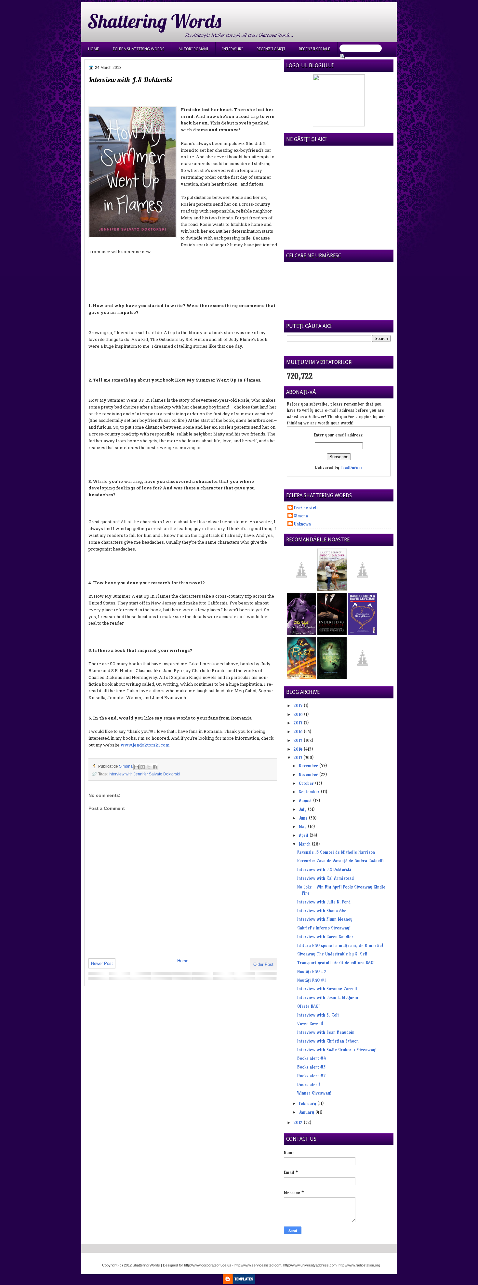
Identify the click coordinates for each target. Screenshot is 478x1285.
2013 (298, 757)
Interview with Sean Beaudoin (325, 1032)
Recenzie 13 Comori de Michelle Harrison (336, 852)
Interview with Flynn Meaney (324, 919)
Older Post (263, 964)
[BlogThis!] (142, 767)
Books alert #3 (311, 1067)
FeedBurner (351, 467)
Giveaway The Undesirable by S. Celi (332, 953)
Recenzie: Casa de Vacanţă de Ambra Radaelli (340, 860)
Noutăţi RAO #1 (311, 980)
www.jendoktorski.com (145, 745)
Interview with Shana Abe (321, 910)
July (303, 809)
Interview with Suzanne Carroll (327, 988)
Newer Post (102, 963)
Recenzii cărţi (271, 49)
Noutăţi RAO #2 (311, 971)
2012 (299, 1122)
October (307, 783)
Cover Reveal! (310, 1023)
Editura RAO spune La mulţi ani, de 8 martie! (340, 945)
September (310, 791)
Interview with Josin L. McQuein (327, 997)
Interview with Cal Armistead (325, 878)
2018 (299, 714)
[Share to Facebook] (155, 767)
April (304, 835)
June (304, 818)
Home (93, 49)
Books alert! (308, 1084)
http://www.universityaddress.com (310, 1265)
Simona (126, 766)
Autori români (193, 49)
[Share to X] (149, 767)
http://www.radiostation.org (359, 1265)
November (309, 774)
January (307, 1112)
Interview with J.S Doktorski (324, 869)
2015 (299, 740)
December (309, 765)
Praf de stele (306, 507)
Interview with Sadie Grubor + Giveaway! (337, 1049)
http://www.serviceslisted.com (257, 1265)
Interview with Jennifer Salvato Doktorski (144, 774)
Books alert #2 (311, 1075)
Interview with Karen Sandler (325, 936)
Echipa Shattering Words (139, 49)
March (305, 844)
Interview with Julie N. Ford (324, 901)
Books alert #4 (311, 1058)
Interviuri (232, 49)
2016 (299, 731)
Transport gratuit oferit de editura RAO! (336, 962)
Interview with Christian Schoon (328, 1041)
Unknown (302, 523)
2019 (299, 705)
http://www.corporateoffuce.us (207, 1265)
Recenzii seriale (314, 49)
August (306, 800)
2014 (299, 749)
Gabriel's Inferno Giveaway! (324, 927)
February (308, 1103)
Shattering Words (154, 21)
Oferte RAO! (308, 1006)
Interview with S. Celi (318, 1015)
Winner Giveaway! (314, 1093)
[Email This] (136, 767)
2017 (299, 722)
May (303, 826)
